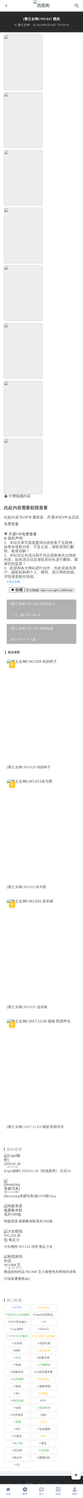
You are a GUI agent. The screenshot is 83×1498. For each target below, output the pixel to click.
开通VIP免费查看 (22, 534)
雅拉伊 (18, 1457)
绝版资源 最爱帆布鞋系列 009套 (28, 1221)
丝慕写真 (44, 1343)
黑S (18, 1464)
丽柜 (18, 1350)
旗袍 (18, 1386)
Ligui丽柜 (17, 1329)
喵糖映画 (17, 1372)
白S (44, 1400)
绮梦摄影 (17, 1415)
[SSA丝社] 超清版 (44, 1336)
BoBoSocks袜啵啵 (18, 1314)
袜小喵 (18, 1443)
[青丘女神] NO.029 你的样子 (29, 767)
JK (45, 1321)
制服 (18, 1364)
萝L (44, 1436)
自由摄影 (44, 1429)
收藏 (19, 590)
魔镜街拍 (44, 1457)
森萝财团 (44, 1386)
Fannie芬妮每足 (44, 1314)
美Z (44, 1415)
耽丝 (44, 1421)
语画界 (18, 1450)
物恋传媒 (18, 1400)
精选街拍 (44, 1407)
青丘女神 (24, 25)
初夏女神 (44, 1357)
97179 (17, 1307)
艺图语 (18, 1436)
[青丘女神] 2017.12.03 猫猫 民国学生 (35, 1127)
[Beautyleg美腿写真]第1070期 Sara (30, 1196)
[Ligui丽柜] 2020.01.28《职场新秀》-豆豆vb (37, 1171)
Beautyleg (44, 1307)
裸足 (44, 1443)
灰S (17, 1393)
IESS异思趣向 (18, 1321)
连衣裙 (45, 1450)
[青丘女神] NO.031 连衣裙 (27, 1007)
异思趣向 (44, 1379)
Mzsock (44, 1329)
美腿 (18, 1421)
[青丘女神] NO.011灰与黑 (26, 887)
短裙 (18, 1407)
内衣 (18, 1357)
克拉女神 (44, 1350)
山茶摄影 (18, 1379)
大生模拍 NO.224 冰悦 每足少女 (28, 1246)
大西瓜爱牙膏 (44, 1372)
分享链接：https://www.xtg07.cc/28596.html (50, 590)
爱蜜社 (44, 1393)
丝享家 (18, 1343)
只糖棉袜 (44, 1364)
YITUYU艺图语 (18, 1336)
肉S (18, 1429)
